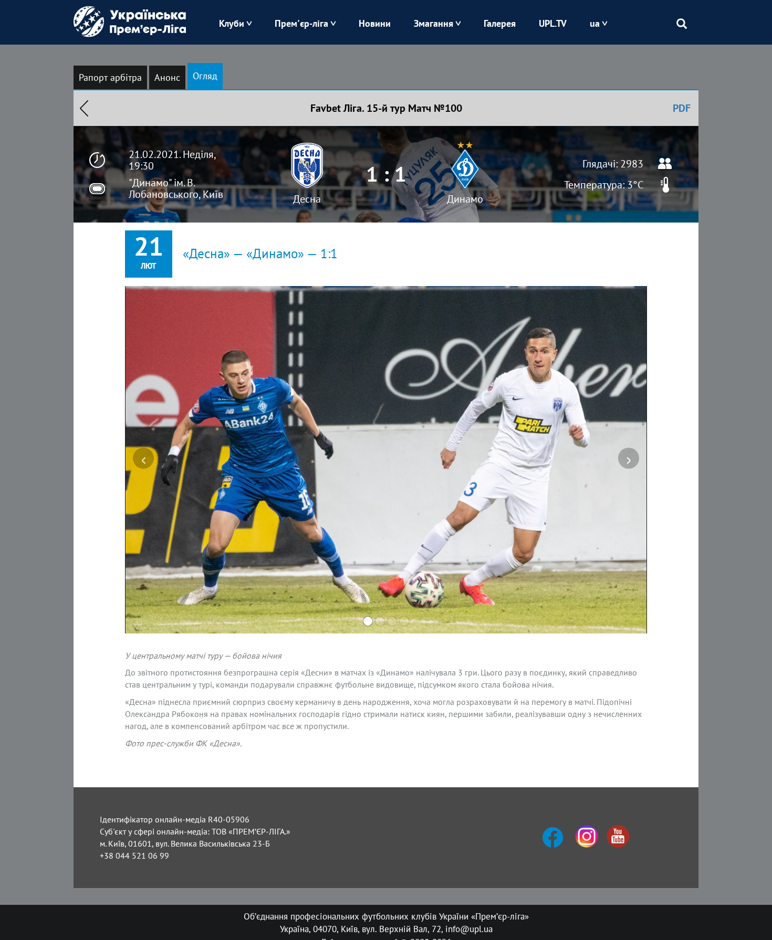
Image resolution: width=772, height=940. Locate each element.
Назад (84, 108)
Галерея (500, 23)
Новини (375, 23)
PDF (682, 108)
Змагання (433, 23)
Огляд (205, 76)
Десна (307, 199)
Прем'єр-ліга (301, 23)
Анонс (167, 77)
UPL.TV (553, 23)
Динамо (465, 199)
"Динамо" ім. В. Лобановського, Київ (176, 188)
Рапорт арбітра (110, 77)
